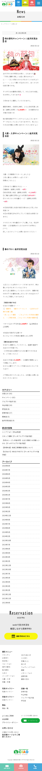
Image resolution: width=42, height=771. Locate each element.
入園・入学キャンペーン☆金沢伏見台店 (21, 134)
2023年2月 (6, 561)
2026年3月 (6, 486)
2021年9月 (6, 602)
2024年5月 (6, 532)
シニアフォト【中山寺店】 (12, 432)
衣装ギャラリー (8, 700)
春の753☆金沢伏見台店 (16, 249)
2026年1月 (6, 495)
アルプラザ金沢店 (27, 698)
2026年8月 (6, 466)
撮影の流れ (25, 679)
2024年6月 (6, 528)
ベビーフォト (7, 664)
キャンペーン (7, 397)
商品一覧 (5, 708)
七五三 (4, 673)
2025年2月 (6, 511)
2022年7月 (6, 573)
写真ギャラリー (8, 691)
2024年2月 (6, 536)
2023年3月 (6, 557)
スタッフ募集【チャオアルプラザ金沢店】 (17, 436)
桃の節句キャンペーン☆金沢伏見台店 (21, 39)
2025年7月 (6, 499)
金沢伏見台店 (7, 420)
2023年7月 (6, 544)
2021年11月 (6, 598)
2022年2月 (6, 590)
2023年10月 (6, 540)
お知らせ (5, 393)
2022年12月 (6, 565)
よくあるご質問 (8, 716)
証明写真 (24, 676)
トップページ (5, 24)
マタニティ (6, 655)
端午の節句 (6, 667)
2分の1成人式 (26, 655)
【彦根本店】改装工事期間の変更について (17, 447)
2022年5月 (6, 578)
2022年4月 (6, 582)
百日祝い (5, 661)
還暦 (22, 670)
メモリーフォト (26, 673)
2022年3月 (6, 586)
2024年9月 (6, 520)
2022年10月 (6, 569)
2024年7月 (6, 524)
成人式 (23, 664)
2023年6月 (6, 549)
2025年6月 (6, 503)
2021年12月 (6, 594)
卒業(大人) (25, 661)
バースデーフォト (8, 676)
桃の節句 (5, 670)
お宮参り (5, 658)
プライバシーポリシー (10, 722)
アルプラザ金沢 (8, 401)
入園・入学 (6, 679)
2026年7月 (6, 470)
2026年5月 (6, 478)
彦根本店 (5, 413)
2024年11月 (6, 515)
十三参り (24, 658)
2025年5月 (6, 507)
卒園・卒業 (6, 682)
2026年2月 (6, 491)
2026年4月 (6, 482)
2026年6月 (6, 474)
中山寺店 (5, 405)
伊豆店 (4, 409)
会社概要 (5, 719)
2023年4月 (6, 553)
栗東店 (4, 417)
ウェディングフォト (28, 667)
